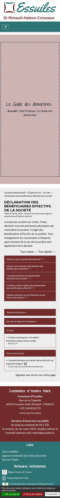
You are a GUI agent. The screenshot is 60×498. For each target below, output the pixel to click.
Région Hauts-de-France (20, 472)
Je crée (46, 192)
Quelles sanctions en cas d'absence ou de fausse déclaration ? (25, 296)
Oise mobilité (10, 451)
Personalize (52, 494)
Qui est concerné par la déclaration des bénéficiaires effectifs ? (24, 267)
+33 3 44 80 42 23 (30, 408)
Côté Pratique (26, 110)
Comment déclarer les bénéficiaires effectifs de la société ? (23, 277)
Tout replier (28, 251)
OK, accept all (12, 494)
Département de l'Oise (18, 478)
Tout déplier (47, 251)
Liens (30, 445)
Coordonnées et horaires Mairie (30, 391)
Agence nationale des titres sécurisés (24, 455)
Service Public (10, 459)
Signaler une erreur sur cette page (36, 375)
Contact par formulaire (30, 413)
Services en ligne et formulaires (21, 321)
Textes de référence (15, 312)
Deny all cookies (33, 494)
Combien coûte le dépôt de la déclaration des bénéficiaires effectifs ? (25, 286)
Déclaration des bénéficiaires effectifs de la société (28, 195)
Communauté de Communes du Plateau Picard (31, 483)
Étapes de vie (34, 192)
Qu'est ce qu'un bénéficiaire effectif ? (24, 259)
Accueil (12, 110)
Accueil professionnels (15, 192)
